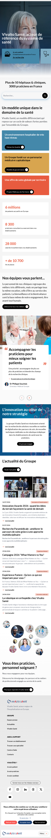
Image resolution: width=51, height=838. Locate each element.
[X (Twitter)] (41, 789)
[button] (22, 398)
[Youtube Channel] (10, 797)
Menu (42, 833)
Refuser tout (10, 822)
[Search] (45, 95)
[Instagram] (18, 789)
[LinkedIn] (25, 789)
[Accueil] (12, 833)
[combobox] (25, 95)
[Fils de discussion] (33, 789)
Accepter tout (25, 822)
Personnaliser (40, 822)
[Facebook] (10, 789)
